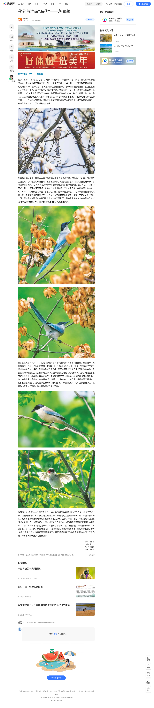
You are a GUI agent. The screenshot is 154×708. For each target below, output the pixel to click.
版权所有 (59, 701)
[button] (130, 19)
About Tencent (29, 691)
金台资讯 (21, 615)
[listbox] (56, 589)
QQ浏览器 (80, 691)
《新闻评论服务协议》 (48, 623)
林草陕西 (21, 596)
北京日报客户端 (23, 578)
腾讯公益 (73, 691)
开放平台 (52, 691)
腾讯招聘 (66, 691)
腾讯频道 (87, 691)
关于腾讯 (21, 691)
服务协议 (38, 691)
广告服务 (59, 691)
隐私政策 (45, 691)
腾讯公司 (53, 701)
